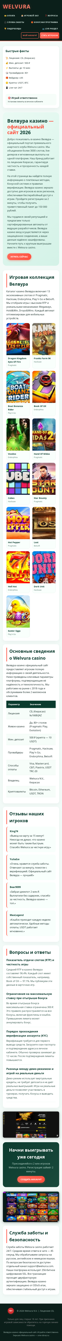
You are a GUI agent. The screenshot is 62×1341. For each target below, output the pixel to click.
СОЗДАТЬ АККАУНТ (31, 1179)
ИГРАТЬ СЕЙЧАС (19, 256)
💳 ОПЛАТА (9, 15)
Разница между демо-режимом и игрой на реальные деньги (30, 1071)
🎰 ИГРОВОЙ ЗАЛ (30, 15)
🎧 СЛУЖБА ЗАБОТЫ (14, 22)
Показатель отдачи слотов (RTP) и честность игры (30, 962)
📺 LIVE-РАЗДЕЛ (50, 28)
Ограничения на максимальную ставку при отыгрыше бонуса (29, 996)
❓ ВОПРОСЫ (51, 15)
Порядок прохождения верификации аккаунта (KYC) (27, 1033)
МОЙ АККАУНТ (30, 35)
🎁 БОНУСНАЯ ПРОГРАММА (44, 22)
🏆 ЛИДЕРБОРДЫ (12, 28)
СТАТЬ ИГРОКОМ (49, 35)
